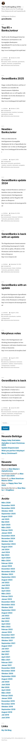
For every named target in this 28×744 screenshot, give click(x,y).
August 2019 (6, 712)
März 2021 (5, 660)
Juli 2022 (5, 616)
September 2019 (8, 709)
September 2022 (8, 610)
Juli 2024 (5, 549)
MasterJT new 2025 (12, 475)
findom (9, 61)
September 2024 (8, 544)
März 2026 (5, 503)
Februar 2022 (7, 629)
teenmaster (9, 63)
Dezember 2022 (8, 602)
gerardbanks (21, 61)
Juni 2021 (5, 651)
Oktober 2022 (7, 607)
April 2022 (5, 624)
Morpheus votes (11, 333)
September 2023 (8, 577)
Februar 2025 (7, 530)
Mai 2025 (5, 522)
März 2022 (5, 627)
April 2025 (5, 525)
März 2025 (5, 527)
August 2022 (6, 613)
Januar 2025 (6, 533)
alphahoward (12, 361)
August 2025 (6, 516)
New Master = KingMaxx (13, 489)
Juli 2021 (5, 649)
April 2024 (5, 558)
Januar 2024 (6, 566)
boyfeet (5, 61)
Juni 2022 (5, 618)
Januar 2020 (6, 698)
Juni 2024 (5, 552)
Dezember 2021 (8, 635)
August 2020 (6, 679)
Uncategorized (7, 59)
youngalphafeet (17, 63)
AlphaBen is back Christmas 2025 (13, 444)
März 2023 (5, 594)
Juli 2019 (5, 715)
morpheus (12, 365)
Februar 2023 (7, 596)
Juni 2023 (5, 585)
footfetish (14, 112)
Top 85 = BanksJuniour (9, 29)
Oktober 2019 (7, 707)
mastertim (9, 165)
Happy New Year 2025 (11, 484)
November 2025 (8, 508)
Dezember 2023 (8, 569)
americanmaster (7, 112)
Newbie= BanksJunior (8, 131)
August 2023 (6, 580)
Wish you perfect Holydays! (13, 451)
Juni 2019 (5, 718)
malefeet (3, 63)
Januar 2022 (6, 632)
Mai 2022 (5, 621)
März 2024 (6, 560)
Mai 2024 (5, 555)
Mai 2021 (5, 654)
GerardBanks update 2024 (13, 182)
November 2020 (8, 671)
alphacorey (6, 361)
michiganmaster (5, 318)
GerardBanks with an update (13, 286)
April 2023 (5, 591)
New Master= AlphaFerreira (10, 470)
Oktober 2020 (7, 673)
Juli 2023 (5, 583)
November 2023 (8, 572)
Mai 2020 (5, 687)
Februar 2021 (6, 662)
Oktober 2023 (7, 574)
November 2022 (8, 605)
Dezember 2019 (8, 701)
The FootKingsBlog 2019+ (11, 7)
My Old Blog (6, 730)
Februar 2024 (7, 563)
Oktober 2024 (7, 541)
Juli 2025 (5, 519)
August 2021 (6, 646)
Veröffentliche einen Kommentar (11, 65)
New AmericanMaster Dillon (12, 479)
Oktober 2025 (7, 511)
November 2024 (8, 538)
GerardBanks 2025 (12, 78)
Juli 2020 (5, 682)
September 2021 (8, 643)
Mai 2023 (5, 588)
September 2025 (8, 514)
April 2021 (5, 657)
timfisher (5, 57)
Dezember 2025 (8, 505)
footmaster (14, 61)
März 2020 (6, 693)
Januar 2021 (6, 665)
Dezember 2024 (8, 536)
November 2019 (8, 704)
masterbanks (10, 413)
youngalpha (22, 165)
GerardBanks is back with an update (13, 235)
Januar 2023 (6, 599)
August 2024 (6, 547)
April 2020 (5, 690)
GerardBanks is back (13, 380)
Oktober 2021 (7, 640)
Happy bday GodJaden (10, 440)
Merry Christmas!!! (9, 453)
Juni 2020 (5, 685)
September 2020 (8, 676)
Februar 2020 (7, 696)
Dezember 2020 (8, 668)
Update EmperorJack (10, 448)
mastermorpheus (18, 363)
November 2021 (8, 638)
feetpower (14, 217)
